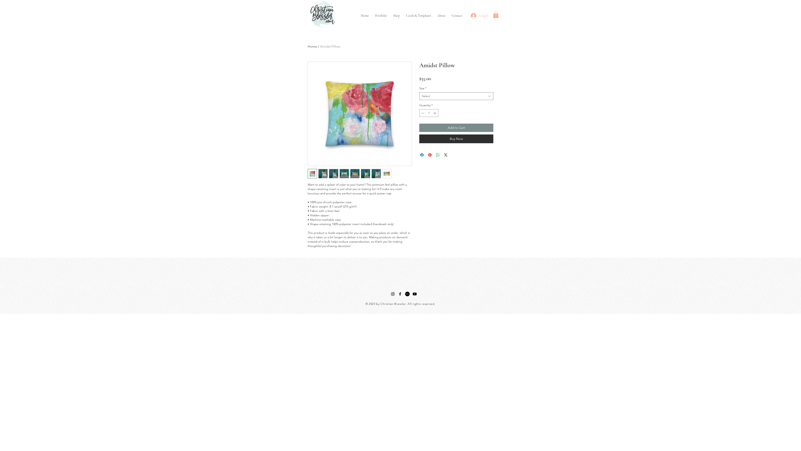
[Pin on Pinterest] (429, 154)
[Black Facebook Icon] (400, 294)
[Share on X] (445, 154)
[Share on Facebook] (421, 154)
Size (423, 88)
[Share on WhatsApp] (437, 154)
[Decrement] (422, 113)
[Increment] (435, 113)
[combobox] (456, 96)
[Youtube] (414, 294)
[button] (496, 14)
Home (312, 46)
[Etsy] (407, 294)
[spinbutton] (429, 113)
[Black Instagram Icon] (392, 294)
